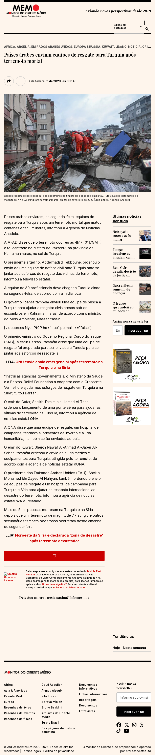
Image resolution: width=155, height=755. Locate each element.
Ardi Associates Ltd (138, 751)
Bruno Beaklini (52, 707)
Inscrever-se (138, 331)
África (9, 46)
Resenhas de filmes (18, 719)
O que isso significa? (54, 584)
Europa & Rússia (87, 46)
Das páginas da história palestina (58, 729)
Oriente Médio (14, 696)
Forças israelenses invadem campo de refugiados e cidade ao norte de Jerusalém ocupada (124, 253)
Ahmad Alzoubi (52, 690)
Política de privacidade (58, 751)
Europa (9, 701)
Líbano (121, 46)
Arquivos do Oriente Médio (56, 714)
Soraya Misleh (52, 701)
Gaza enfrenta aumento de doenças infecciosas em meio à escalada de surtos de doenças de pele (124, 289)
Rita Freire (49, 696)
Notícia (134, 46)
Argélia (23, 46)
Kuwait (108, 46)
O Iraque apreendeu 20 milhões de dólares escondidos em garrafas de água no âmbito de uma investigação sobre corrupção (124, 307)
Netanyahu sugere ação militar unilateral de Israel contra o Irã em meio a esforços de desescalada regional (124, 235)
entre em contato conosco (69, 587)
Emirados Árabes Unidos (51, 46)
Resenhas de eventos (19, 713)
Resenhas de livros (17, 707)
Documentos (88, 705)
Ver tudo (120, 221)
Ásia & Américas (15, 690)
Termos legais (31, 751)
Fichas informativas (93, 694)
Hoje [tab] (116, 648)
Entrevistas (87, 711)
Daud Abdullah (52, 684)
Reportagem (87, 699)
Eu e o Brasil (50, 722)
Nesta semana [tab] (134, 648)
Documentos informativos (88, 686)
